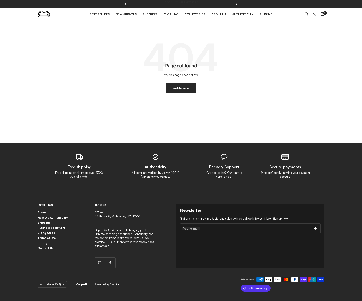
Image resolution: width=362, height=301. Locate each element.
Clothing (171, 14)
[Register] (315, 228)
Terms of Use (47, 238)
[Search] (306, 14)
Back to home (181, 87)
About (42, 212)
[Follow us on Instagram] (100, 262)
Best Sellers (100, 14)
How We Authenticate (53, 217)
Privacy (43, 243)
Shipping (266, 14)
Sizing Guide (46, 233)
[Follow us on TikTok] (110, 262)
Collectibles (195, 14)
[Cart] (322, 14)
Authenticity (242, 14)
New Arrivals (126, 14)
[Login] (314, 14)
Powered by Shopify (107, 284)
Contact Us (45, 248)
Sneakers (150, 14)
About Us (219, 14)
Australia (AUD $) (50, 284)
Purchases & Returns (51, 228)
